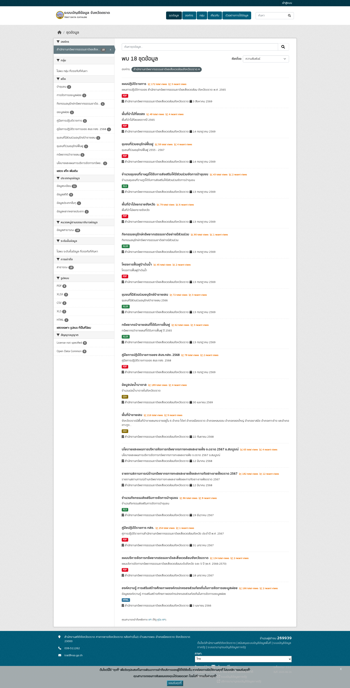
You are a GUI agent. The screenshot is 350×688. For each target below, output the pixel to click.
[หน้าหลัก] (60, 32)
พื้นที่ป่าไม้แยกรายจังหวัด (139, 204)
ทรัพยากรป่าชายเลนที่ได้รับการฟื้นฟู (146, 324)
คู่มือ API (161, 619)
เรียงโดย (236, 59)
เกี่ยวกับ (215, 16)
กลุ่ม (202, 16)
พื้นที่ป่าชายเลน (132, 415)
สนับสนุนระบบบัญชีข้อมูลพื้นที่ (254, 643)
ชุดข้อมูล (174, 16)
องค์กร (189, 16)
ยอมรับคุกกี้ (175, 683)
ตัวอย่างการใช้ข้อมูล (236, 16)
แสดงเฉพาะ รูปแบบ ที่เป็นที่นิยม (74, 328)
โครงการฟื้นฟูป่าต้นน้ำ (137, 264)
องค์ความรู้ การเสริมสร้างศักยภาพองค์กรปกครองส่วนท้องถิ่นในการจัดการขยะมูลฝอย (180, 588)
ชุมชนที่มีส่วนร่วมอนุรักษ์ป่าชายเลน (145, 294)
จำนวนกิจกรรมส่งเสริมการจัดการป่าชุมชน (150, 498)
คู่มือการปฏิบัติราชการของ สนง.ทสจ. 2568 (151, 355)
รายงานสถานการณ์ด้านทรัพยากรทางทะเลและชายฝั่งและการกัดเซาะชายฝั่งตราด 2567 (180, 473)
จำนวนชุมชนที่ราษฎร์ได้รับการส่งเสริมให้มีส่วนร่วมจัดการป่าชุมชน (165, 174)
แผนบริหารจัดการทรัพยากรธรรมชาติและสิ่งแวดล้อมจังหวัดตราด (165, 558)
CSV (125, 396)
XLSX (125, 246)
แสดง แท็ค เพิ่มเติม (67, 171)
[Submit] (289, 15)
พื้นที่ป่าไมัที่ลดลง (134, 114)
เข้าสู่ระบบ (287, 3)
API (150, 619)
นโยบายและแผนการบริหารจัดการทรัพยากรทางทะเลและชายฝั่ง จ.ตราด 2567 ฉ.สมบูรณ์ (180, 449)
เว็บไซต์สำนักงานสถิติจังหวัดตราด (216, 643)
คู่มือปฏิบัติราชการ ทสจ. (138, 527)
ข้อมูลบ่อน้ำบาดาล (134, 384)
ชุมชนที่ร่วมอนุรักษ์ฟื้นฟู (138, 144)
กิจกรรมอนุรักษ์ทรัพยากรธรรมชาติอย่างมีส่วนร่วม (156, 234)
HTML (126, 600)
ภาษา (198, 654)
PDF (125, 95)
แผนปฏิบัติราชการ (134, 84)
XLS (125, 186)
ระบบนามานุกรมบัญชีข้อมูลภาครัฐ (227, 647)
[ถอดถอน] (199, 69)
